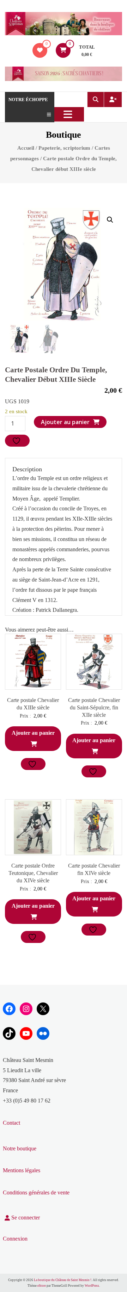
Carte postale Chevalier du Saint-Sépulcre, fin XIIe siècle (94, 707)
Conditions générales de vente (36, 1192)
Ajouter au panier (65, 422)
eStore (41, 1285)
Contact (11, 1123)
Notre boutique (19, 1148)
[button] (110, 219)
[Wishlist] (40, 50)
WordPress (92, 1285)
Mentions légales (21, 1170)
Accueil (25, 148)
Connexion (15, 1239)
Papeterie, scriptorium (64, 148)
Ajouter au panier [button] (33, 733)
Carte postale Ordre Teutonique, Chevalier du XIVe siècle (33, 873)
